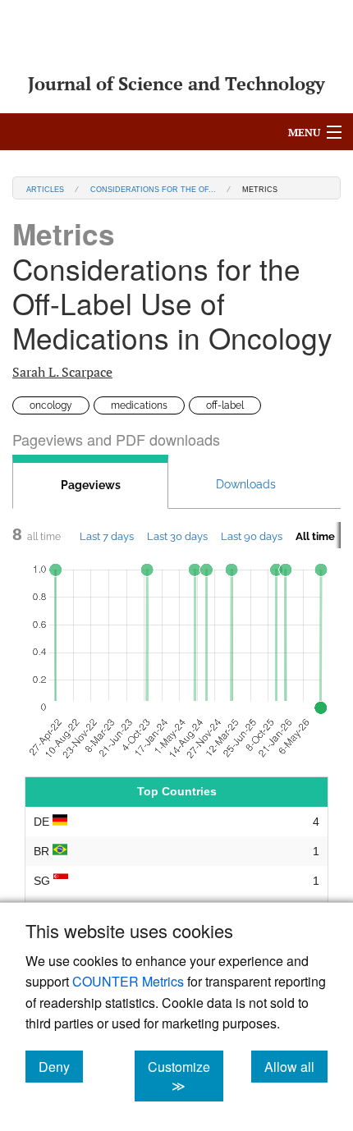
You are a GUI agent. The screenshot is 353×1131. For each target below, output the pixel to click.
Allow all (296, 1066)
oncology (51, 405)
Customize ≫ (185, 1076)
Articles (45, 188)
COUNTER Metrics (128, 981)
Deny (61, 1066)
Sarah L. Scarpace (62, 372)
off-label (225, 405)
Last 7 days (107, 536)
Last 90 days (251, 536)
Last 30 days (177, 536)
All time (315, 536)
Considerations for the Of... (153, 188)
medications (139, 405)
